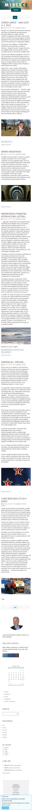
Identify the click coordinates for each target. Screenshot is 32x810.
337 (28, 17)
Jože (6, 751)
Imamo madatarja (11, 151)
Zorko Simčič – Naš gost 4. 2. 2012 (15, 24)
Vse (3, 725)
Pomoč (15, 790)
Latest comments (10, 701)
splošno (24, 504)
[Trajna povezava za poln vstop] (1, 28)
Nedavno (7, 694)
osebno (4, 732)
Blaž (6, 749)
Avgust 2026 (16, 666)
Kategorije (8, 699)
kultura (24, 28)
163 (10, 17)
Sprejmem (5, 808)
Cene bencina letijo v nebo (14, 500)
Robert (7, 747)
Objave (12, 765)
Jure (6, 755)
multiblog (16, 792)
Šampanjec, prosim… (13, 362)
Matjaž (6, 753)
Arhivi (6, 696)
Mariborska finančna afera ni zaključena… (14, 215)
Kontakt (15, 789)
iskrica (4, 728)
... (6, 17)
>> (23, 684)
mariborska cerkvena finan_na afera (14, 349)
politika (24, 154)
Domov (7, 692)
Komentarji (17, 765)
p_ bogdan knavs (7, 352)
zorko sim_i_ (9, 141)
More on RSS (6, 773)
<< (9, 684)
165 (20, 17)
